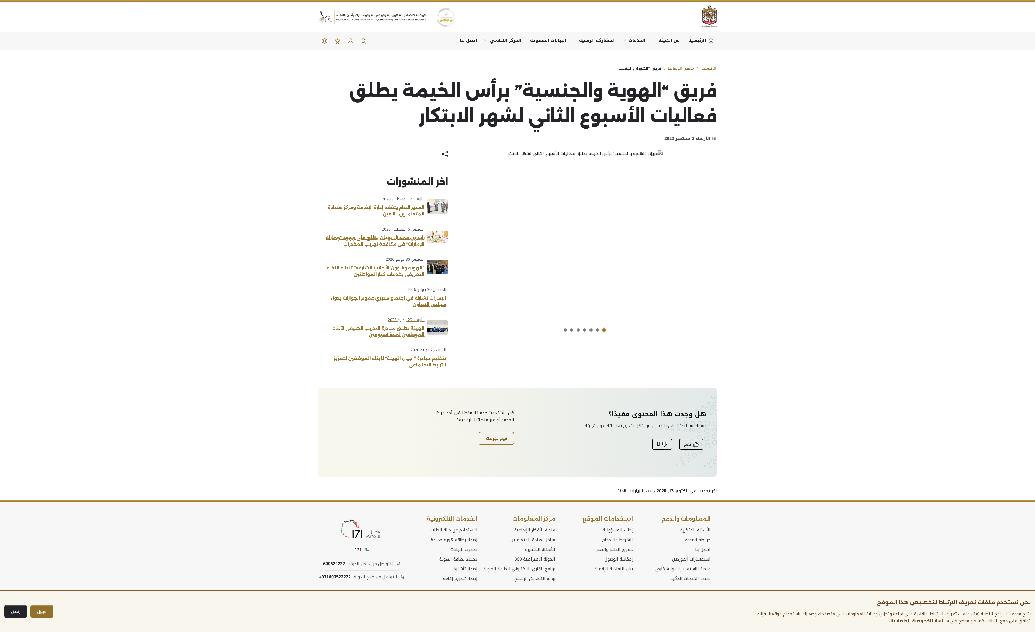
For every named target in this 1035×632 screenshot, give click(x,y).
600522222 (334, 564)
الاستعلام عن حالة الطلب (454, 530)
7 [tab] (565, 330)
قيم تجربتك (496, 438)
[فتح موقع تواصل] (362, 529)
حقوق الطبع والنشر (614, 549)
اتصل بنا (468, 40)
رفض (15, 611)
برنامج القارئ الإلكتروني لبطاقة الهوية (519, 569)
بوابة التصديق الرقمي (534, 578)
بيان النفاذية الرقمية (614, 569)
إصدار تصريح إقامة (460, 578)
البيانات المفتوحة (548, 40)
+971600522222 (335, 577)
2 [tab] (597, 330)
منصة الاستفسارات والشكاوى (683, 569)
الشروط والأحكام (617, 540)
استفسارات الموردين (691, 559)
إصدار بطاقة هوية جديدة (454, 540)
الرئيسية (708, 68)
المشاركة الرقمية (597, 40)
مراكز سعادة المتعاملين (532, 540)
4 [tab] (584, 330)
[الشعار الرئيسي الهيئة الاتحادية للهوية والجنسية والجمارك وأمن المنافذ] (372, 17)
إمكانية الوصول (619, 559)
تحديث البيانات (463, 549)
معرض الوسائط (681, 68)
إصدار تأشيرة (465, 569)
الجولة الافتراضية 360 (535, 559)
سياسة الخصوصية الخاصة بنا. (919, 620)
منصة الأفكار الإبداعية (534, 530)
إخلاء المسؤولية (618, 530)
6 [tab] (571, 330)
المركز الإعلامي (506, 40)
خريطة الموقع (697, 540)
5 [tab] (578, 330)
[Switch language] (324, 41)
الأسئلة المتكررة (695, 530)
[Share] (445, 154)
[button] (363, 41)
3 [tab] (591, 330)
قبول (42, 611)
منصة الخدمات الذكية (690, 578)
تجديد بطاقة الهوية (458, 559)
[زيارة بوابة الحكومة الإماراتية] (706, 16)
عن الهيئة (669, 40)
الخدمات (637, 40)
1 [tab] (604, 330)
